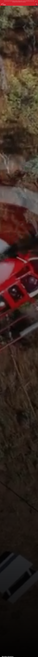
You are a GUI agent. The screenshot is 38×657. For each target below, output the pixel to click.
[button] (36, 4)
